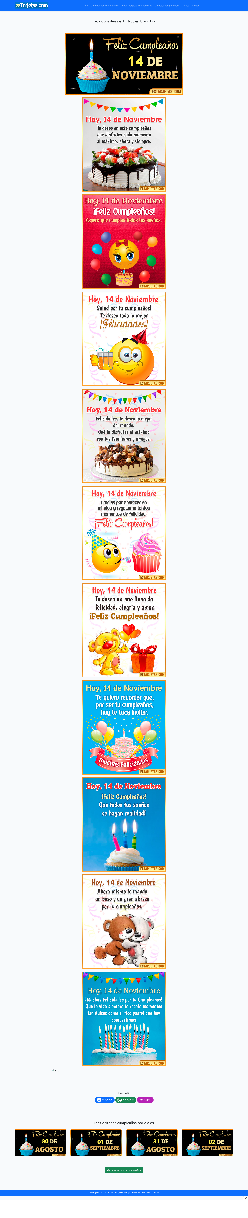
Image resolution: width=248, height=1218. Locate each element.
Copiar (147, 1099)
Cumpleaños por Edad (167, 5)
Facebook (106, 1099)
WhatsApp (128, 1099)
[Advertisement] (124, 1209)
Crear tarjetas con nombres (137, 5)
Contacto (155, 1192)
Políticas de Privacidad (139, 1192)
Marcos (185, 5)
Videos (195, 5)
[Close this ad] (245, 1198)
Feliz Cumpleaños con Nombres (102, 5)
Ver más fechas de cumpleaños (124, 1170)
